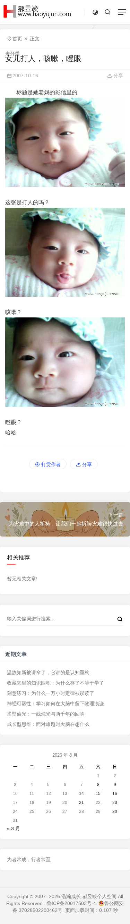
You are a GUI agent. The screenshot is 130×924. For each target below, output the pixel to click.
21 (81, 802)
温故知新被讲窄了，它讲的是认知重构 (48, 672)
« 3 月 (13, 828)
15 (98, 793)
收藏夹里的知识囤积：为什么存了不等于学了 (55, 683)
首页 (17, 38)
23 (114, 802)
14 (81, 793)
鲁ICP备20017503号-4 (71, 903)
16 (114, 793)
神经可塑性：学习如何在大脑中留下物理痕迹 (55, 703)
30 (114, 811)
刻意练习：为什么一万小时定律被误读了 (50, 693)
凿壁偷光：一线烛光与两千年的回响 (46, 714)
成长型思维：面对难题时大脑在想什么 (48, 724)
